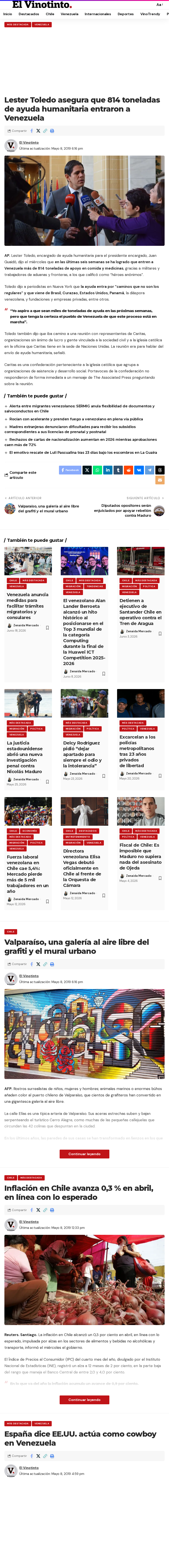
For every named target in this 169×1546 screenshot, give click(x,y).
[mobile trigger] (8, 4)
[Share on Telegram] (149, 470)
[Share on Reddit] (128, 470)
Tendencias (95, 586)
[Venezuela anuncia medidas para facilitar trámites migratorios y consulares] (28, 561)
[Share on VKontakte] (139, 470)
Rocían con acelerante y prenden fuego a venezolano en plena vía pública (76, 419)
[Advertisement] (84, 61)
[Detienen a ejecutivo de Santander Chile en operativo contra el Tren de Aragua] (141, 561)
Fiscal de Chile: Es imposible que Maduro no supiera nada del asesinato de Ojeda (140, 856)
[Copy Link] (45, 130)
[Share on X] (38, 130)
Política (149, 586)
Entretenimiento (78, 836)
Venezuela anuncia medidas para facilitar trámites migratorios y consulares (28, 606)
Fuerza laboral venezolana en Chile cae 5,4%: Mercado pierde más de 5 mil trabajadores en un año (28, 874)
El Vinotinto (29, 142)
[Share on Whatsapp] (97, 470)
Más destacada (18, 24)
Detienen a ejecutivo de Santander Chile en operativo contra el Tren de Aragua (140, 612)
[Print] (52, 130)
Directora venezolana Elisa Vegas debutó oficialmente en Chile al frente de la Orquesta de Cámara (82, 868)
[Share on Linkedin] (107, 470)
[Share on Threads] (160, 470)
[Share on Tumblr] (118, 470)
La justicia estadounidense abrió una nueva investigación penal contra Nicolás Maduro (25, 757)
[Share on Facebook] (31, 130)
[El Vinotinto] (42, 4)
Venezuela (42, 24)
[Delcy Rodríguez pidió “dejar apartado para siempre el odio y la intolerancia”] (84, 703)
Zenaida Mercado (26, 625)
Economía (30, 830)
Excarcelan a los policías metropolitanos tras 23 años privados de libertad (137, 751)
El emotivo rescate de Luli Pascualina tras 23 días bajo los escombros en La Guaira (83, 452)
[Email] (160, 480)
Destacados (88, 830)
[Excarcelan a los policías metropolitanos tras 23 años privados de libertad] (141, 703)
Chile (13, 580)
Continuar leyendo (84, 1154)
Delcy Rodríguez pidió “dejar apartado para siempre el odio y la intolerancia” (82, 754)
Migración (73, 586)
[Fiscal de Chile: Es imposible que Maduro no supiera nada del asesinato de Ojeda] (141, 811)
